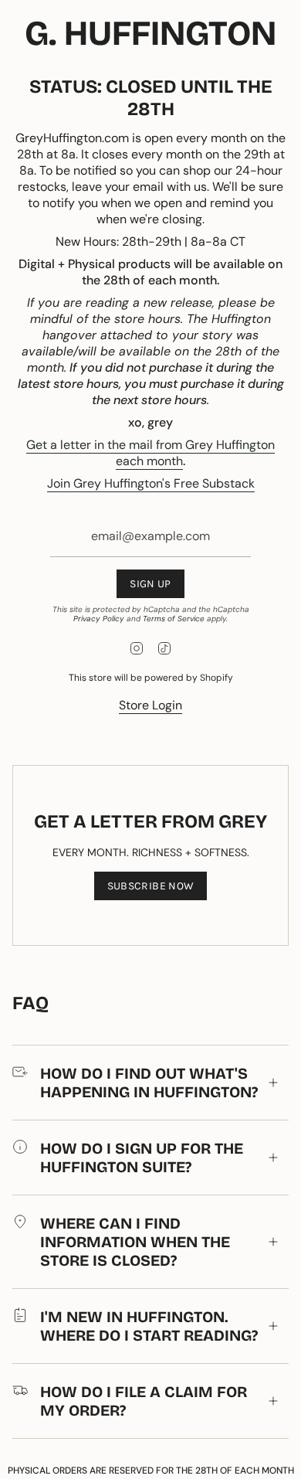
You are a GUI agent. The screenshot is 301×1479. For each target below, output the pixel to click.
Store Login (150, 705)
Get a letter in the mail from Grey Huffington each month (150, 453)
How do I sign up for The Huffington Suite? (141, 1157)
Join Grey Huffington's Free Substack (151, 483)
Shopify (216, 678)
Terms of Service (174, 619)
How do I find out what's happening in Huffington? (149, 1082)
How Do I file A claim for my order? (143, 1401)
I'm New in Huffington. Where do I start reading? (149, 1326)
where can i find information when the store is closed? (135, 1242)
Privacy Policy (98, 619)
